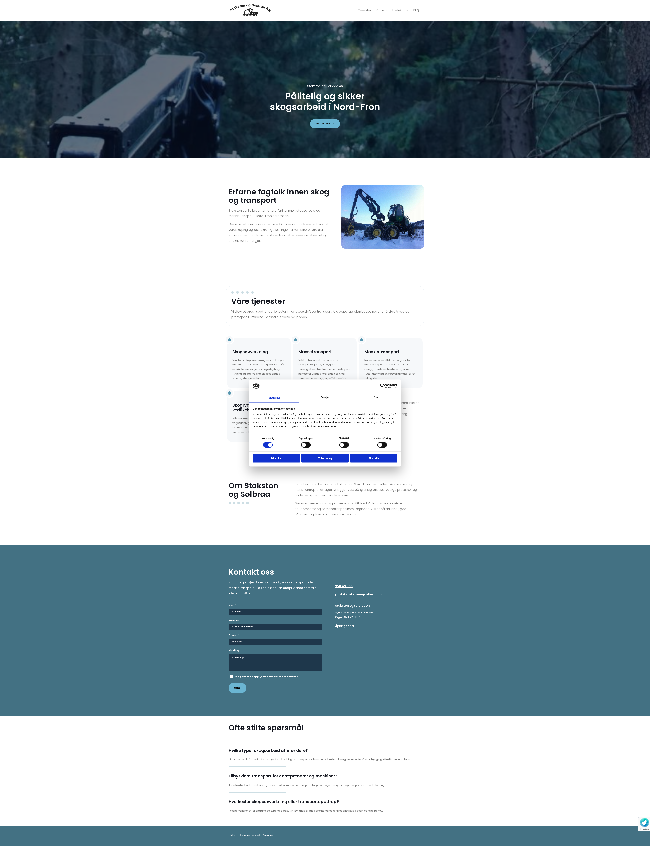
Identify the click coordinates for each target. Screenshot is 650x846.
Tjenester (364, 10)
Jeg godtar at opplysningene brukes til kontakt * (267, 676)
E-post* (234, 635)
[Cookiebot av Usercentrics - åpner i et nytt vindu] (382, 386)
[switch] (306, 445)
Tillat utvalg (325, 458)
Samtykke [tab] (274, 397)
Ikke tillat (276, 458)
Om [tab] (376, 397)
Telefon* (234, 620)
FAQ (416, 10)
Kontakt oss (400, 10)
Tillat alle (374, 458)
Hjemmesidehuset (250, 835)
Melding (234, 650)
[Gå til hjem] (251, 10)
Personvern (269, 835)
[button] (325, 123)
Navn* (232, 605)
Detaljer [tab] (325, 397)
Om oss (381, 10)
